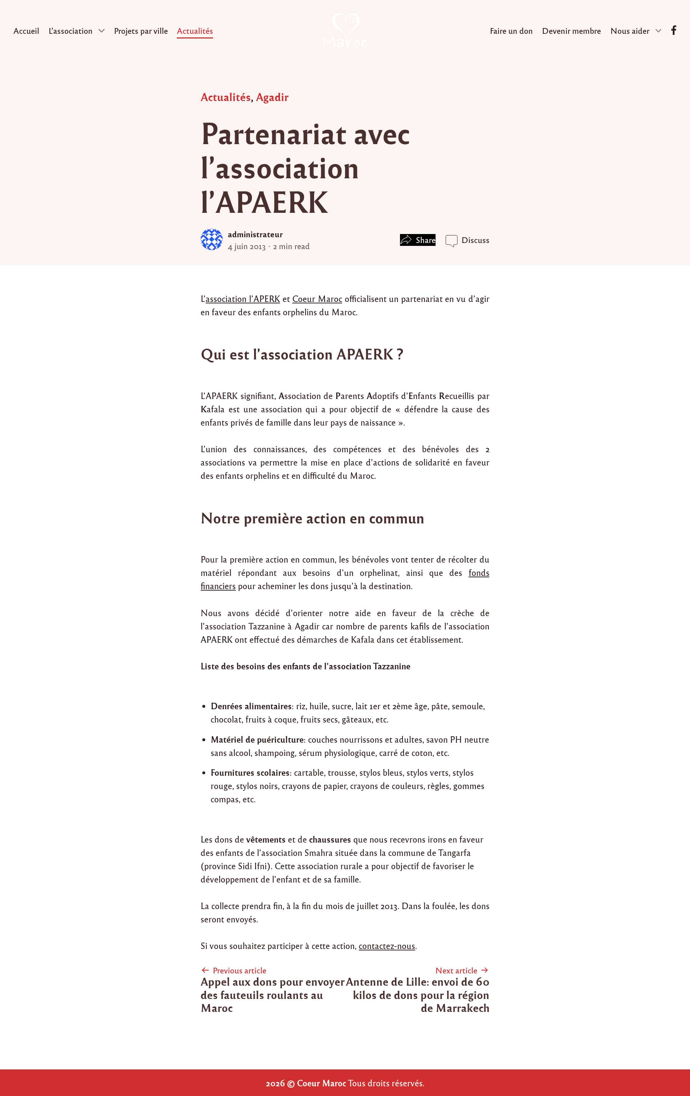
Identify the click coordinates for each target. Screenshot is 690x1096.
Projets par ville (141, 30)
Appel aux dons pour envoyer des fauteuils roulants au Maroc (273, 994)
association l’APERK (243, 298)
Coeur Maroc (317, 298)
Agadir (272, 96)
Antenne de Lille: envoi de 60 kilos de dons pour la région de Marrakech (417, 994)
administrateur (255, 234)
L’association (71, 30)
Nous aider (629, 30)
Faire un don (511, 30)
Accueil (26, 30)
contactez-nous (387, 945)
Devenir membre (571, 30)
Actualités (195, 30)
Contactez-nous (674, 31)
